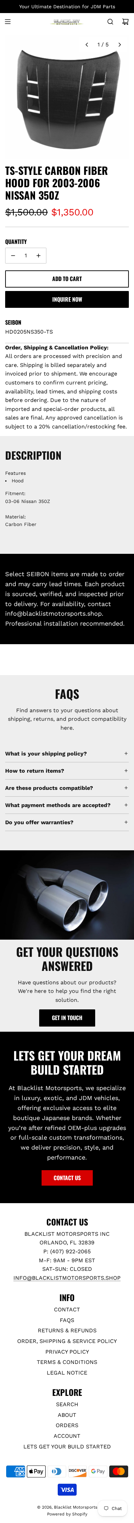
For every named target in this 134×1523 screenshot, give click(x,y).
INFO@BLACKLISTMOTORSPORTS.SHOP (67, 1278)
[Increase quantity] (38, 255)
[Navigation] (7, 21)
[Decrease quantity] (13, 255)
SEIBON (13, 322)
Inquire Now (67, 299)
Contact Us (67, 1178)
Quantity (16, 241)
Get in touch (67, 1018)
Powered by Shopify (67, 1514)
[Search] (110, 21)
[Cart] (125, 21)
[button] (86, 44)
